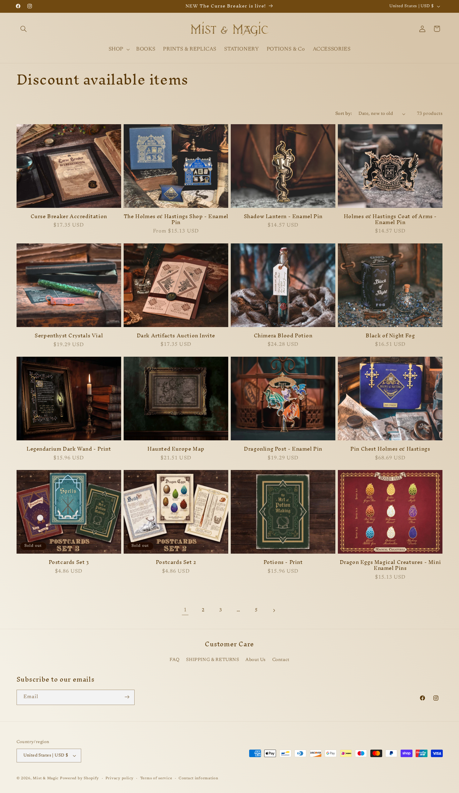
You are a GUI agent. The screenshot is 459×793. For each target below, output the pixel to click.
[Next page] (274, 610)
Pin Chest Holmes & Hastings (390, 449)
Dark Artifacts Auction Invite (176, 336)
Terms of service (156, 778)
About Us (255, 660)
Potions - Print (283, 562)
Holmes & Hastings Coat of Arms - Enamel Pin (390, 219)
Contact (280, 660)
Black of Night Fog (390, 336)
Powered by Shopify (79, 778)
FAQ (175, 660)
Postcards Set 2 (176, 562)
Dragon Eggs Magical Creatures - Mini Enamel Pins (390, 565)
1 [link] (185, 610)
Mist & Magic (46, 778)
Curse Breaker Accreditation (69, 216)
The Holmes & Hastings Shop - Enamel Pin (176, 219)
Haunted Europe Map (176, 449)
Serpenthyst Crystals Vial (69, 336)
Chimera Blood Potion (283, 336)
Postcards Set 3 (69, 562)
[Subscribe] (127, 697)
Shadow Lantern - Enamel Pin (283, 216)
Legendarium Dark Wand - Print (69, 449)
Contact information (198, 778)
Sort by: (343, 113)
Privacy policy (120, 778)
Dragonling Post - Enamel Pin (283, 449)
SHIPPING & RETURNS (212, 660)
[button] (24, 29)
